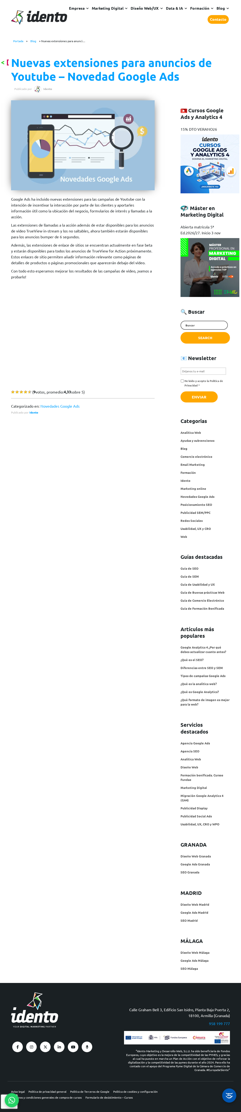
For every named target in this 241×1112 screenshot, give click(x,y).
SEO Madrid (189, 920)
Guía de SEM (190, 576)
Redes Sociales (192, 521)
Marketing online (193, 489)
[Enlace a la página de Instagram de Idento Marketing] (31, 1047)
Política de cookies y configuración (135, 1091)
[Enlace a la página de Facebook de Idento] (17, 1047)
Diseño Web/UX (145, 8)
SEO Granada (190, 872)
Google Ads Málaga (195, 960)
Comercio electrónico (196, 457)
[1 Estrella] (13, 392)
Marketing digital (108, 8)
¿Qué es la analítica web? (199, 684)
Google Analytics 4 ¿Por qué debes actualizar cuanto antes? (203, 649)
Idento (33, 412)
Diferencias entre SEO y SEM (202, 668)
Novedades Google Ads (60, 406)
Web (184, 537)
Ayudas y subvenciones (197, 440)
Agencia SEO (190, 751)
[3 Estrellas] (21, 392)
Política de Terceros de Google (89, 1091)
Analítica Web (191, 432)
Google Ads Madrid (194, 912)
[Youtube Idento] (73, 1047)
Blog (221, 8)
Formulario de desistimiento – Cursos (109, 1097)
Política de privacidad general (47, 1091)
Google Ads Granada (195, 864)
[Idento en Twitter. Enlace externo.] (45, 1047)
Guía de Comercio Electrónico (202, 600)
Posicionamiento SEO (196, 505)
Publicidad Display (194, 808)
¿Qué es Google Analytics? (200, 692)
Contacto (218, 19)
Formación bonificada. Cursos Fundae (202, 777)
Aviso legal (18, 1091)
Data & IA (174, 8)
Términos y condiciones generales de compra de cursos (46, 1097)
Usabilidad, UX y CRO (196, 529)
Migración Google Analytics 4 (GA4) (202, 798)
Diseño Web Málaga (195, 952)
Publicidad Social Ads (196, 816)
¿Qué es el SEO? (192, 660)
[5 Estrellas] (30, 392)
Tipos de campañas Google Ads (203, 676)
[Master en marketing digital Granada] (210, 294)
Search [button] (205, 337)
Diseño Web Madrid (195, 904)
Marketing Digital (194, 788)
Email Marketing (193, 465)
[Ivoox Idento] (87, 1047)
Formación (199, 8)
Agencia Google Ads (195, 743)
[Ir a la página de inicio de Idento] (39, 17)
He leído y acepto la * (204, 383)
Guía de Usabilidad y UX (198, 584)
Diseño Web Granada (196, 856)
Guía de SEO (189, 568)
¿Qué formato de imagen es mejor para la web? (205, 702)
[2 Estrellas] (17, 392)
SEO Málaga (189, 968)
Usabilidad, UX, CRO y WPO (200, 824)
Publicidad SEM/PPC (195, 513)
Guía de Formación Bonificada (202, 608)
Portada (18, 41)
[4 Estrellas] (25, 392)
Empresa (77, 8)
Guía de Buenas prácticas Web (203, 592)
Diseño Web (189, 767)
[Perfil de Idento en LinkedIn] (59, 1047)
